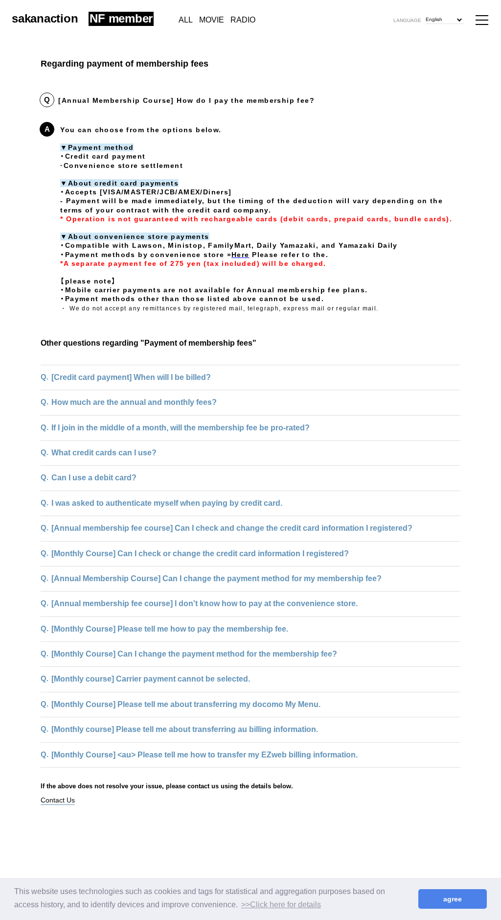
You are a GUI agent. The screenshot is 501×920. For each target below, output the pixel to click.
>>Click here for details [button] (281, 904)
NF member (121, 19)
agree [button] (452, 899)
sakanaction (45, 18)
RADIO (242, 20)
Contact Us (58, 800)
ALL (186, 20)
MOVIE (211, 20)
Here (240, 255)
